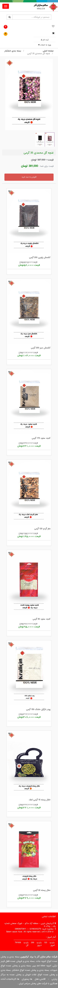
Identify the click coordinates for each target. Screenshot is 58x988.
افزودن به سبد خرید (29, 177)
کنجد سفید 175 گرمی (41, 438)
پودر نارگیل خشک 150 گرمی (38, 709)
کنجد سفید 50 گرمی (41, 619)
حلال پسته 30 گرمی (41, 890)
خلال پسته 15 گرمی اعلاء (39, 799)
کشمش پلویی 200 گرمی (39, 257)
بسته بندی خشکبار (12, 50)
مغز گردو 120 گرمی (42, 528)
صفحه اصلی (48, 50)
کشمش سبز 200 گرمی (40, 347)
